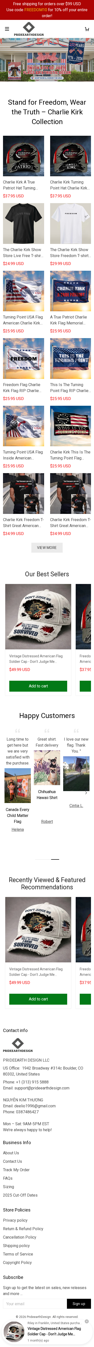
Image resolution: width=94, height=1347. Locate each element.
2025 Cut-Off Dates (20, 1195)
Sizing (8, 1186)
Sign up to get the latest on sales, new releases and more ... (44, 1290)
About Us (11, 1153)
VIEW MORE (47, 548)
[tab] (39, 859)
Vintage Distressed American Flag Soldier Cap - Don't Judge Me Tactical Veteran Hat (36, 659)
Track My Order (16, 1169)
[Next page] (86, 793)
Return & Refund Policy (23, 1228)
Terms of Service (18, 1254)
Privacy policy (15, 1220)
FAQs (8, 1178)
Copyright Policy (17, 1262)
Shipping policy (16, 1245)
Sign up (79, 1304)
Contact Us (12, 1161)
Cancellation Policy (19, 1237)
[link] (14, 1331)
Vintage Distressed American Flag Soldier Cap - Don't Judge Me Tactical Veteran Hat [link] (54, 1334)
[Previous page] (8, 793)
